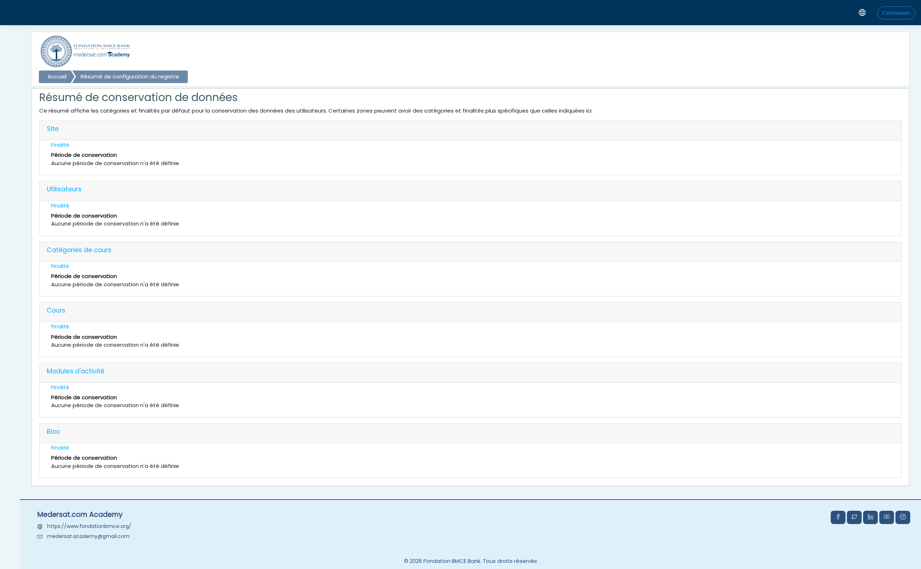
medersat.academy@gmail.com (88, 536)
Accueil (57, 76)
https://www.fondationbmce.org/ (89, 526)
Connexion (896, 13)
